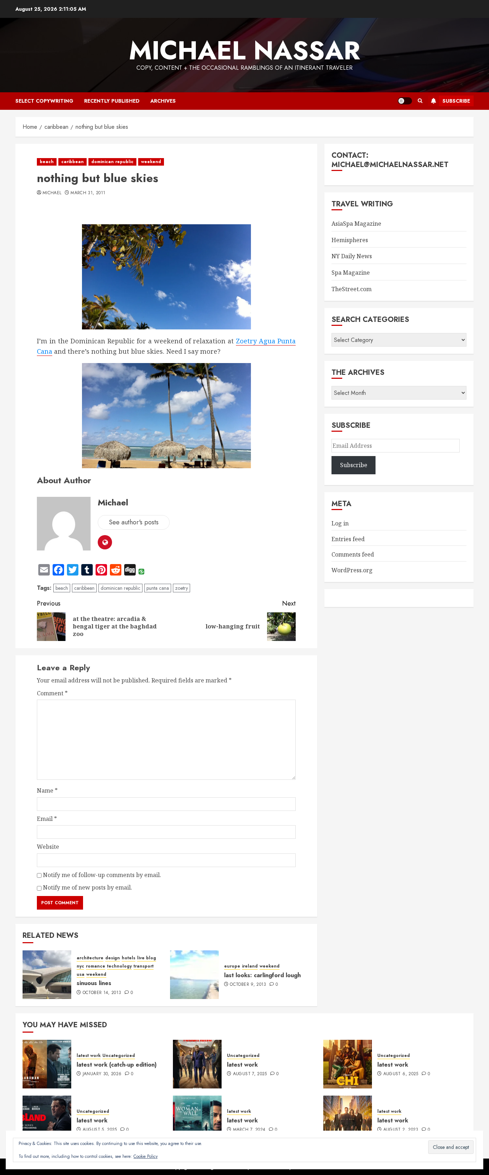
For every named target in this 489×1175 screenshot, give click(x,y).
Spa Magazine (350, 272)
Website (48, 847)
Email (47, 819)
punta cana (157, 588)
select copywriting (44, 100)
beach (47, 161)
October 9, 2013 (248, 985)
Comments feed (352, 554)
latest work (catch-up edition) (117, 1065)
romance (95, 966)
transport (144, 966)
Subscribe (456, 100)
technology (119, 966)
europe (232, 966)
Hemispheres (349, 240)
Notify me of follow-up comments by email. (102, 875)
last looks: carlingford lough (262, 975)
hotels (128, 958)
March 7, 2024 (249, 1130)
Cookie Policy (146, 1156)
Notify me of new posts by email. (87, 887)
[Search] (420, 101)
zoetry (181, 588)
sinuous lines (94, 983)
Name (47, 790)
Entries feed (348, 539)
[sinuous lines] (47, 974)
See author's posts (134, 522)
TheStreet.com (351, 289)
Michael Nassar (244, 50)
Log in (340, 523)
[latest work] (197, 1064)
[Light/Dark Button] (405, 100)
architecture (90, 958)
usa (80, 974)
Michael (52, 193)
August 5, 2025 (100, 1130)
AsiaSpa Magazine (356, 223)
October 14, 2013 (102, 993)
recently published (112, 100)
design (112, 958)
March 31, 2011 (88, 193)
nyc (80, 966)
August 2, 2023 (400, 1130)
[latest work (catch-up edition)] (47, 1064)
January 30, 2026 (102, 1074)
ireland (250, 966)
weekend (151, 161)
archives (163, 100)
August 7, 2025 (250, 1074)
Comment (52, 693)
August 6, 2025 (400, 1074)
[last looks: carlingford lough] (194, 974)
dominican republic (112, 161)
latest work (89, 1056)
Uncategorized (118, 1056)
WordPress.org (352, 570)
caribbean (72, 161)
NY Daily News (351, 256)
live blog (146, 958)
